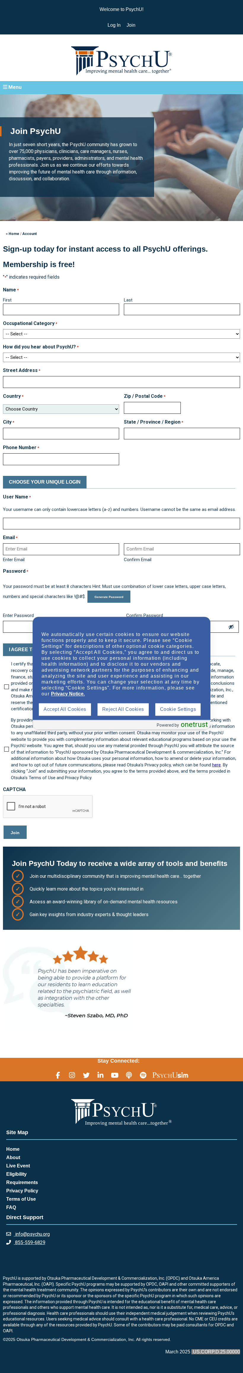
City (8, 422)
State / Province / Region (153, 422)
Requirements (22, 1182)
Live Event (18, 1165)
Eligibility (16, 1174)
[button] (121, 87)
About (13, 1157)
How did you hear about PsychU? (41, 347)
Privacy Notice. (68, 694)
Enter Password (18, 615)
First (7, 300)
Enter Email (14, 559)
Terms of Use (21, 1199)
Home (13, 1149)
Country (13, 396)
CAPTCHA (14, 789)
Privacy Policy (22, 1190)
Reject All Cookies (123, 709)
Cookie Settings (178, 709)
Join (131, 25)
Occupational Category (30, 323)
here (216, 765)
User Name (17, 497)
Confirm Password (144, 615)
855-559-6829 (29, 1242)
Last (128, 300)
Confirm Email (137, 559)
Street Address (21, 370)
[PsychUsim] (170, 1075)
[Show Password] (231, 627)
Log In (114, 25)
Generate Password (109, 597)
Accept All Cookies (65, 709)
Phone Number (21, 447)
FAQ (11, 1207)
